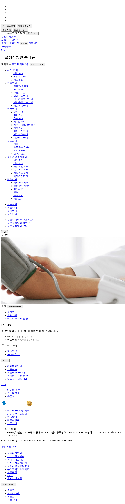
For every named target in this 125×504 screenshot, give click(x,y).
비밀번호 (12, 339)
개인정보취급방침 (17, 414)
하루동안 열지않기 (15, 33)
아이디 (11, 336)
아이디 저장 (11, 345)
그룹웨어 (12, 423)
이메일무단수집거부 (18, 410)
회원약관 (12, 417)
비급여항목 (13, 420)
